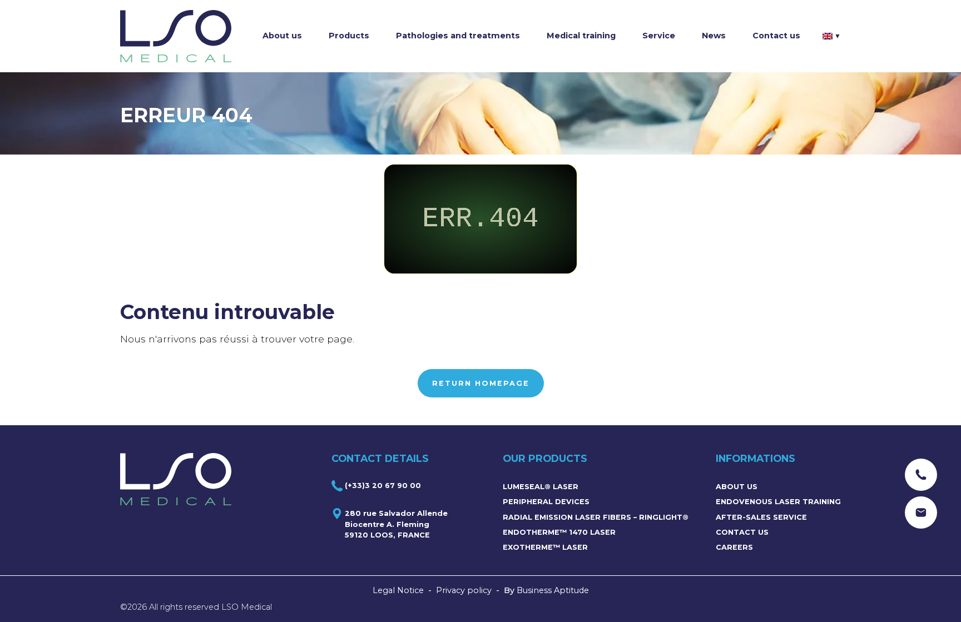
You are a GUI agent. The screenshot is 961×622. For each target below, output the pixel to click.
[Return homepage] (175, 36)
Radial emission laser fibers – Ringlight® (595, 517)
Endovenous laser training (778, 501)
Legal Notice (398, 590)
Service (658, 36)
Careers (734, 547)
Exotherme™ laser (545, 547)
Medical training (581, 36)
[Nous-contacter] (921, 475)
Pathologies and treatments (458, 36)
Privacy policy (464, 590)
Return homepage (480, 383)
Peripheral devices (546, 501)
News (714, 36)
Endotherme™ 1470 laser (559, 532)
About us (282, 36)
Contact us (776, 36)
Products (349, 36)
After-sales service (761, 517)
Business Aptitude (553, 590)
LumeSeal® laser (540, 486)
